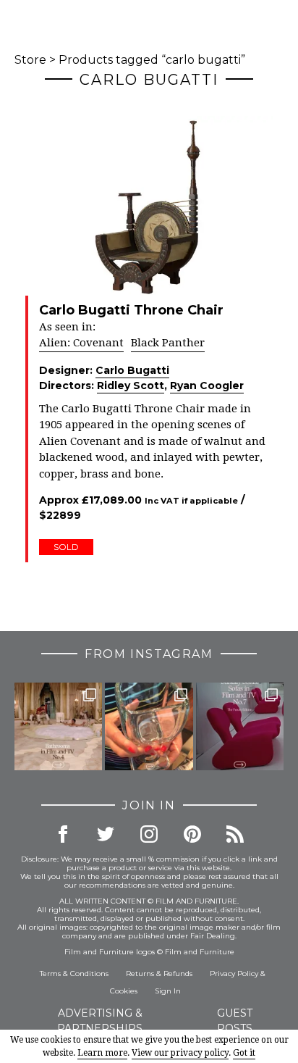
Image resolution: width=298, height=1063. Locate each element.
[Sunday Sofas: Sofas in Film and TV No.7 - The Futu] (240, 726)
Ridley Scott (130, 385)
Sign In (168, 991)
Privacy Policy (234, 973)
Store (30, 60)
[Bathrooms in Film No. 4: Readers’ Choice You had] (58, 726)
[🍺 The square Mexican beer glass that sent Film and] (148, 726)
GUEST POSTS (234, 1020)
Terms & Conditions (74, 973)
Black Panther (168, 342)
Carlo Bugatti (132, 370)
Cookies (123, 991)
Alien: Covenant (81, 342)
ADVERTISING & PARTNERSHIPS (99, 1020)
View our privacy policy (180, 1053)
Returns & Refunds (159, 973)
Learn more (102, 1053)
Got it (244, 1053)
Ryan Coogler (207, 385)
